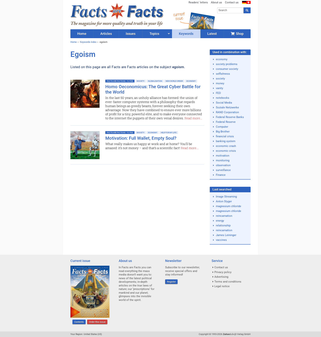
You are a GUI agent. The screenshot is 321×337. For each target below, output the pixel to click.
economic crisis (226, 150)
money (220, 83)
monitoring (222, 160)
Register (171, 281)
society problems (226, 64)
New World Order (174, 81)
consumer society (227, 69)
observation (223, 165)
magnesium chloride (228, 206)
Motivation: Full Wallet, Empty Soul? (140, 138)
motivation (222, 155)
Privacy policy (222, 272)
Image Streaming (226, 196)
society (220, 78)
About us (216, 2)
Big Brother (223, 131)
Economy (191, 81)
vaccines (221, 240)
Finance (221, 175)
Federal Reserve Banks (230, 117)
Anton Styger (224, 201)
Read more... (193, 118)
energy (220, 220)
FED (218, 93)
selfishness (223, 73)
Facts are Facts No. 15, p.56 (120, 81)
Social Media (224, 102)
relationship (223, 225)
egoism (103, 42)
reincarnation (224, 216)
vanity (219, 88)
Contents (79, 322)
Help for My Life (168, 133)
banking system (225, 141)
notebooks (222, 97)
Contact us (232, 2)
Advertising (221, 276)
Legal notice (222, 286)
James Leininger (226, 235)
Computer (222, 126)
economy (221, 59)
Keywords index (88, 42)
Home (73, 42)
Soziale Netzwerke (227, 107)
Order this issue (97, 322)
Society (140, 81)
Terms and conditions (227, 281)
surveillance (223, 170)
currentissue (179, 16)
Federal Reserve (226, 122)
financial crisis (225, 136)
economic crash (226, 146)
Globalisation (155, 81)
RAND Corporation (227, 112)
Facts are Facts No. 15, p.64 (120, 133)
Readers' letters (198, 2)
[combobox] (230, 10)
